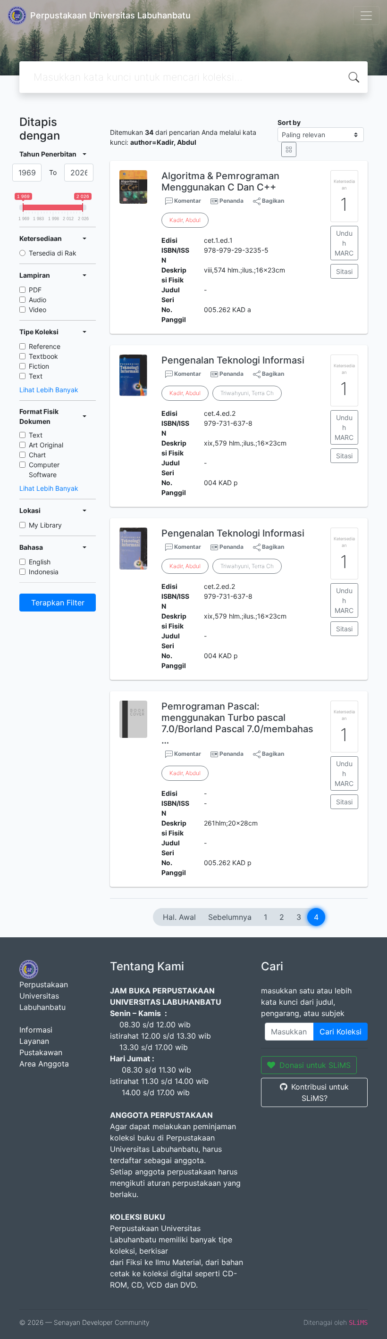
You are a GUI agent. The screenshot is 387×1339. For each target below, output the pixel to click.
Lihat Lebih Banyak (48, 390)
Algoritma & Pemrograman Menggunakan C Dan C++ (220, 181)
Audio (37, 300)
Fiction (39, 366)
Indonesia (44, 572)
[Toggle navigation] (366, 15)
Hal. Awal (179, 917)
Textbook (43, 356)
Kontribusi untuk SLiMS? (320, 1092)
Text (35, 376)
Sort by (289, 122)
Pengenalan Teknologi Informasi (232, 360)
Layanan (34, 1041)
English (39, 562)
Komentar (187, 200)
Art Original (46, 445)
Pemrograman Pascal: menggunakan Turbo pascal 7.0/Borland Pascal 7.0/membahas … (237, 723)
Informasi (35, 1029)
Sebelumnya (230, 917)
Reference (44, 346)
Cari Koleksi (341, 1031)
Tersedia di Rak (52, 253)
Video (37, 310)
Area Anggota (44, 1063)
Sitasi (344, 271)
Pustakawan (40, 1052)
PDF (35, 290)
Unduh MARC (344, 243)
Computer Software (44, 470)
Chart (37, 455)
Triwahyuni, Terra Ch (247, 393)
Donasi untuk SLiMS (315, 1065)
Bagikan (272, 200)
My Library (45, 525)
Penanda (231, 200)
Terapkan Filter (57, 602)
